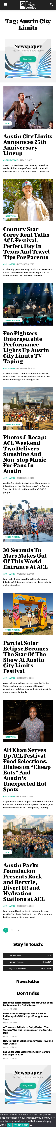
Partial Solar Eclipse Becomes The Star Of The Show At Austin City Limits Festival (25, 656)
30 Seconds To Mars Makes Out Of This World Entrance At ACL (25, 558)
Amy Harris (9, 264)
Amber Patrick (10, 160)
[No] (31, 1125)
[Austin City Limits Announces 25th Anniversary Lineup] (28, 107)
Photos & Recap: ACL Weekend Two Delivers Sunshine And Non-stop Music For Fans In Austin (24, 454)
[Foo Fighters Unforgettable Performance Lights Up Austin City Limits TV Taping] (28, 304)
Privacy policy (21, 1124)
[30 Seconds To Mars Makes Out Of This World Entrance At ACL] (28, 521)
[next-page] (18, 930)
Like (49, 955)
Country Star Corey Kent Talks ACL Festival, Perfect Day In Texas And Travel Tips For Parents (26, 243)
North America (13, 320)
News (7, 123)
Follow (47, 962)
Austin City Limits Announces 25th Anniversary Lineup (27, 144)
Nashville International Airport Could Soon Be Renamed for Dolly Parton (28, 1004)
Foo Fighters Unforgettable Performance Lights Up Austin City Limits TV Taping (26, 347)
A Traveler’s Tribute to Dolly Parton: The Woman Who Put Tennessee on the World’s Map (27, 1029)
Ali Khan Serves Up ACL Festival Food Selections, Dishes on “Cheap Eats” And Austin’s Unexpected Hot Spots (27, 769)
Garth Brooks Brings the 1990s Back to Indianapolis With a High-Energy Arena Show (25, 1016)
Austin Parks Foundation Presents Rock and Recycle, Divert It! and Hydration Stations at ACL (24, 882)
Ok (9, 1124)
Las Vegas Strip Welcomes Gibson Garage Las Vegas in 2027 (26, 1053)
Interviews (10, 216)
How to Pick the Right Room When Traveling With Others (28, 1042)
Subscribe (46, 968)
